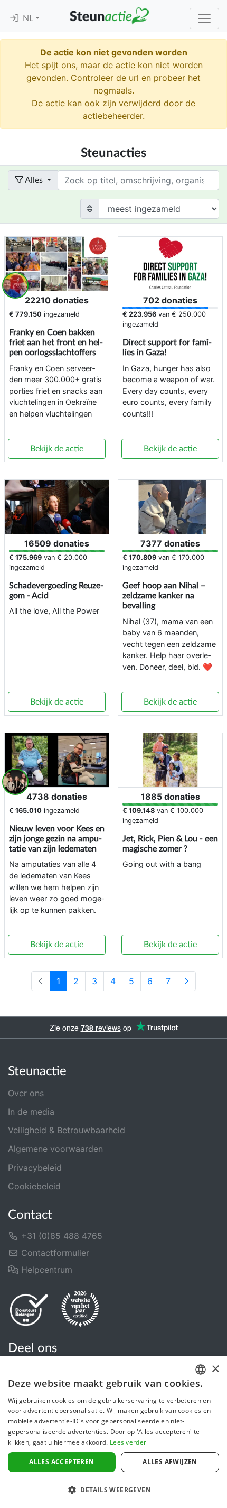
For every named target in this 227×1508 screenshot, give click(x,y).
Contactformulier (53, 1252)
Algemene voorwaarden (55, 1148)
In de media (31, 1111)
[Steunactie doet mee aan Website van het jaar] (80, 1309)
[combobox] (200, 1369)
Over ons (26, 1093)
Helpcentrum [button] (45, 1269)
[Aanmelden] (14, 18)
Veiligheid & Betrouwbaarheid (66, 1130)
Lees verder (128, 1442)
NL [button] (29, 18)
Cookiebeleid (34, 1186)
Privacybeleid (35, 1167)
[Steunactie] (109, 15)
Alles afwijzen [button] (170, 1461)
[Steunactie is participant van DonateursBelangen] (29, 1309)
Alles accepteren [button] (61, 1461)
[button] (113, 1489)
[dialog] (113, 1432)
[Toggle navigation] (204, 18)
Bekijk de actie (56, 449)
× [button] (215, 1369)
